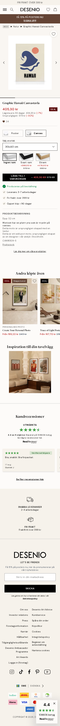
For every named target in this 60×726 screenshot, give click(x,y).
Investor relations (18, 615)
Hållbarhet (22, 637)
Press (25, 620)
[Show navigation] (4, 9)
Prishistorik (8, 244)
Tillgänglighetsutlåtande (15, 642)
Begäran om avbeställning (39, 643)
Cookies (36, 631)
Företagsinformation (17, 626)
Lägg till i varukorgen (32, 177)
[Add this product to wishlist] (53, 33)
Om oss (24, 609)
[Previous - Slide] (3, 62)
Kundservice (38, 615)
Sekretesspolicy (30, 598)
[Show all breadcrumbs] (6, 26)
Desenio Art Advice (42, 609)
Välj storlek (9, 140)
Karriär (24, 631)
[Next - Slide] (56, 62)
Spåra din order (40, 620)
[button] (46, 711)
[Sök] (11, 9)
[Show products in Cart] (55, 9)
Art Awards (22, 657)
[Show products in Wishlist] (48, 9)
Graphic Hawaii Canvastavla (38, 26)
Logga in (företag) (18, 662)
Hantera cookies (41, 650)
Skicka (30, 588)
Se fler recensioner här (30, 479)
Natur (16, 26)
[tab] (7, 96)
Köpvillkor (37, 626)
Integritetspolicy (41, 637)
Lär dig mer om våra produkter (30, 251)
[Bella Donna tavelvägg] (30, 372)
